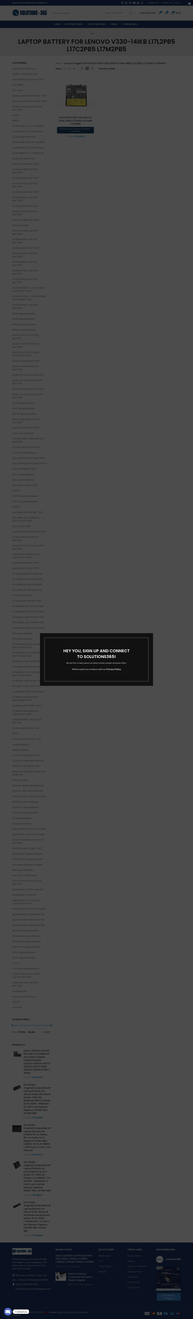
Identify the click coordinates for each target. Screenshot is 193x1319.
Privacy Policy (113, 669)
